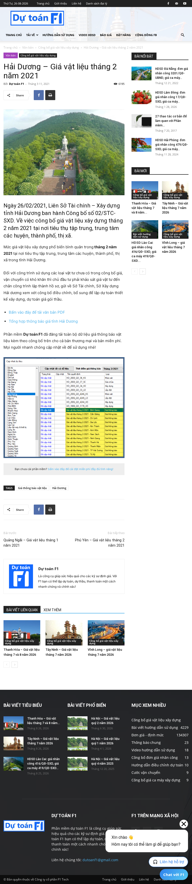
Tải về (30, 35)
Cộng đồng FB (146, 35)
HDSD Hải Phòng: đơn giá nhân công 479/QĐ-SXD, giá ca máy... (171, 144)
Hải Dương (59, 488)
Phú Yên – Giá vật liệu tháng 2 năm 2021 (99, 543)
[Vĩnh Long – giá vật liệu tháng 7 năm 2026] (106, 632)
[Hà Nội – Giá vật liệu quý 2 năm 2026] (78, 723)
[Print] (50, 95)
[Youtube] (184, 3)
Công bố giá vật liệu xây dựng (58, 47)
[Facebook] (168, 3)
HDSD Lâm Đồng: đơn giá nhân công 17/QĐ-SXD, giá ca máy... (170, 97)
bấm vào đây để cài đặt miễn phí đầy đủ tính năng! (80, 469)
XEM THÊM (52, 610)
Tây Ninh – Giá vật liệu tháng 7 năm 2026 (175, 207)
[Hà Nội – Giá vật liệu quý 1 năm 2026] (78, 743)
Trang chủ (43, 3)
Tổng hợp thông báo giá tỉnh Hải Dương (43, 321)
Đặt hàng (123, 35)
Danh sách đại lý (96, 3)
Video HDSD (87, 35)
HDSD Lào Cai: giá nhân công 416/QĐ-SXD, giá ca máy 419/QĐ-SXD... (144, 252)
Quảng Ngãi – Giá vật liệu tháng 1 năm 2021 (31, 543)
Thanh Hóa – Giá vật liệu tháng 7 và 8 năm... (144, 207)
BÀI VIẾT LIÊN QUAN (22, 610)
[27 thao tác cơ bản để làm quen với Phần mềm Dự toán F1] (142, 121)
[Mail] (176, 3)
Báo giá (106, 35)
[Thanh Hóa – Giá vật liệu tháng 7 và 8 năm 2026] (22, 632)
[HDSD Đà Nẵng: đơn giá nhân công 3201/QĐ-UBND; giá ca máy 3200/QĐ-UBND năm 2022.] (142, 73)
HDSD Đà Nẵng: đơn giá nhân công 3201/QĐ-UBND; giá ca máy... (171, 73)
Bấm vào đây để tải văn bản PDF (37, 312)
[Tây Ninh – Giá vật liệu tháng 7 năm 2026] (64, 632)
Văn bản (28, 47)
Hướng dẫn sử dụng (58, 35)
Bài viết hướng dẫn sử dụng (142, 235)
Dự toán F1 (16, 84)
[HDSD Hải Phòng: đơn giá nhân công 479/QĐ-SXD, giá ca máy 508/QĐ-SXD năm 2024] (142, 145)
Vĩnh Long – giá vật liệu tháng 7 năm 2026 (173, 247)
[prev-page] (7, 664)
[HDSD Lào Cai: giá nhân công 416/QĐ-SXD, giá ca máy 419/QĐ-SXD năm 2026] (145, 229)
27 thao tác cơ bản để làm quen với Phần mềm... (171, 121)
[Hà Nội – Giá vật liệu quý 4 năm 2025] (78, 764)
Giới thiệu (60, 3)
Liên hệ (76, 3)
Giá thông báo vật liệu (32, 488)
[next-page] (15, 664)
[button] (182, 35)
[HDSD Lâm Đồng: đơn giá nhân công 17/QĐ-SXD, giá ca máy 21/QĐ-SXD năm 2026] (142, 97)
